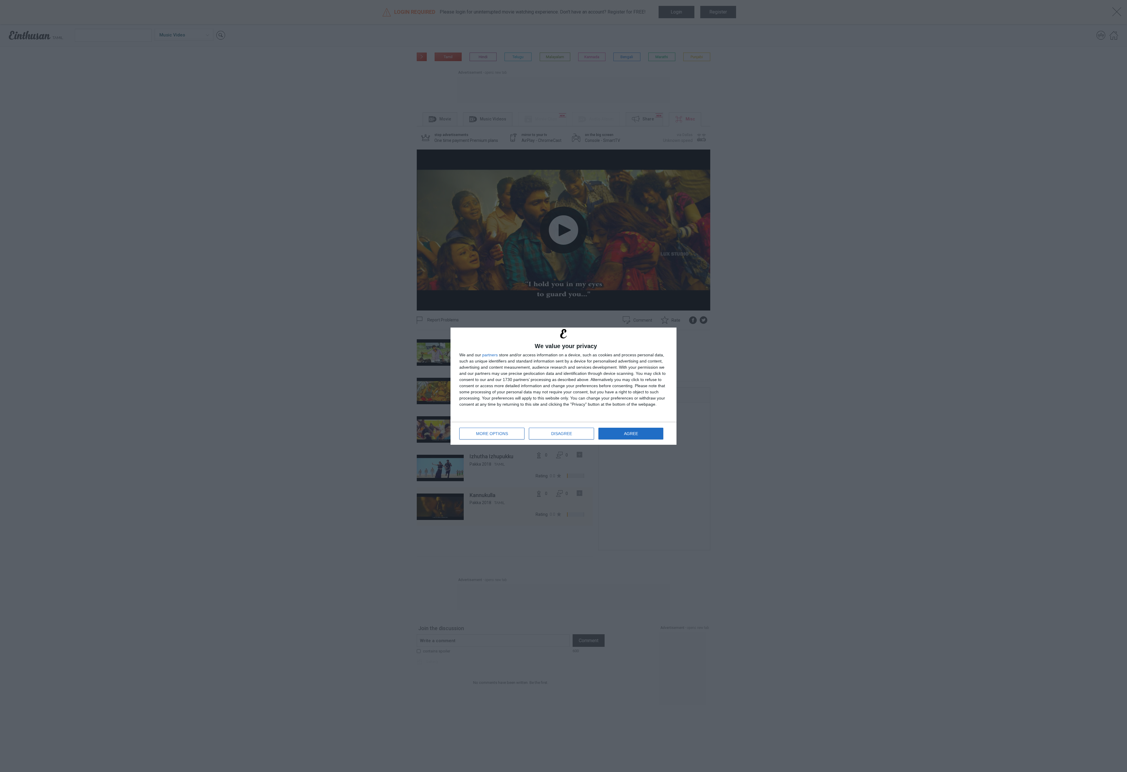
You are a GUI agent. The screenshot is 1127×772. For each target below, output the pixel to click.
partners (490, 355)
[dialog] (563, 386)
